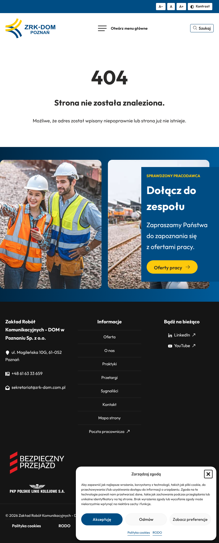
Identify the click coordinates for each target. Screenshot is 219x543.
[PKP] (37, 491)
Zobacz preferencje (190, 519)
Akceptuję (102, 519)
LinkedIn (181, 335)
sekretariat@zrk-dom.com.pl (38, 387)
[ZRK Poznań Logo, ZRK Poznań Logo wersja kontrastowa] (30, 28)
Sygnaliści (109, 390)
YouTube (181, 345)
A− (161, 6)
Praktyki (109, 363)
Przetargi (109, 377)
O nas (109, 350)
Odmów (146, 519)
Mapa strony (109, 417)
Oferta (109, 336)
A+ (181, 6)
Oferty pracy (168, 268)
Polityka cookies (138, 533)
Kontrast (202, 6)
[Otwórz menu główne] (123, 28)
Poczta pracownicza (106, 431)
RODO (157, 533)
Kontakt (109, 404)
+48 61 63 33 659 (26, 373)
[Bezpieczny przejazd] (37, 473)
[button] (208, 474)
